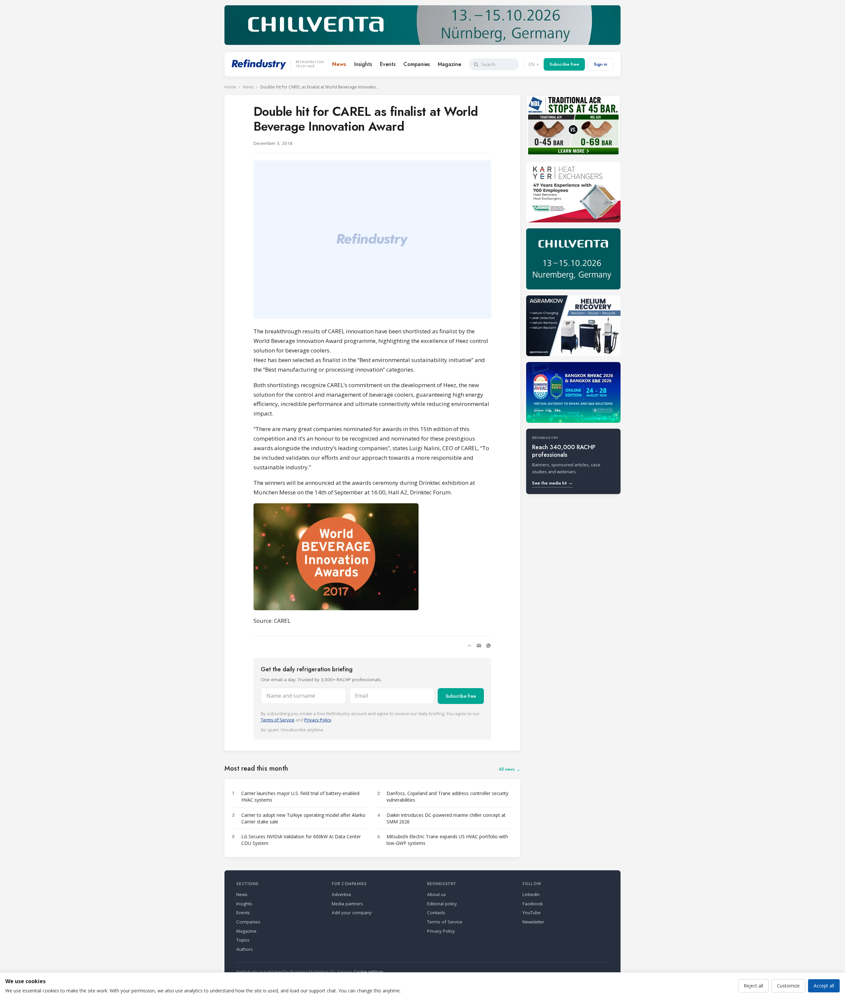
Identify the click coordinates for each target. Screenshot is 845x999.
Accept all (824, 985)
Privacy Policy (317, 720)
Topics (243, 940)
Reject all (753, 985)
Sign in (600, 64)
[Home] (259, 64)
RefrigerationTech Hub (310, 64)
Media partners (347, 904)
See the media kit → (552, 483)
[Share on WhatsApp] (488, 645)
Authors (244, 949)
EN (531, 64)
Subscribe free (564, 64)
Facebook (533, 904)
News (339, 64)
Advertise (341, 894)
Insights (363, 64)
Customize (788, 985)
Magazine (449, 64)
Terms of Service (277, 720)
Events (387, 64)
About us (436, 894)
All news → (509, 769)
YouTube (532, 913)
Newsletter (533, 922)
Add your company (352, 913)
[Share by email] (479, 645)
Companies (416, 64)
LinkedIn (531, 894)
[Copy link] (469, 645)
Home (230, 87)
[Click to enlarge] (372, 556)
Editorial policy (442, 904)
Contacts (436, 913)
